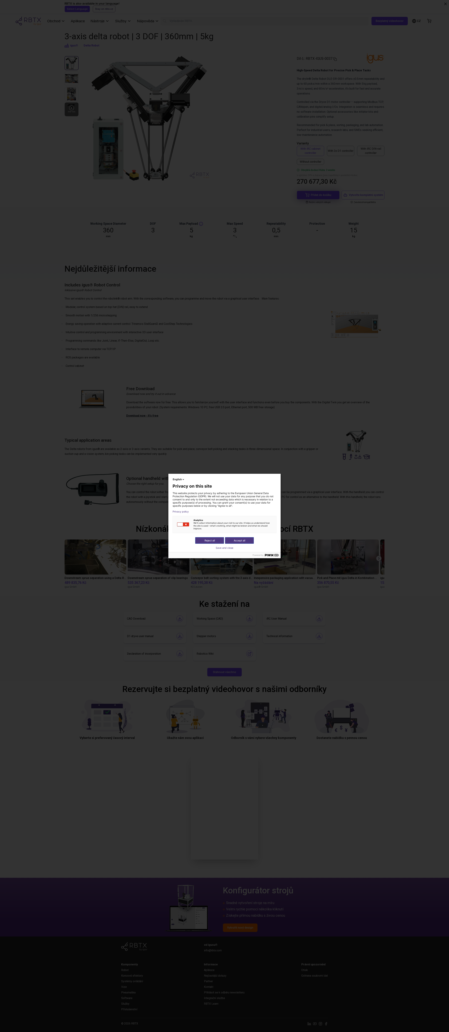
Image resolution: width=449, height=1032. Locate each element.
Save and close (224, 547)
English (177, 479)
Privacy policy (181, 511)
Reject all (210, 540)
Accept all (239, 540)
